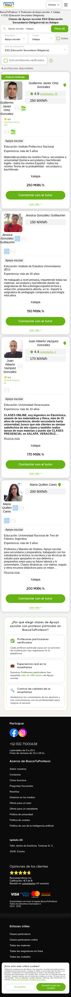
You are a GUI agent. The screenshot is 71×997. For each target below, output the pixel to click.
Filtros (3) (59, 28)
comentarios (29, 883)
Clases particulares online (24, 939)
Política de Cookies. (38, 979)
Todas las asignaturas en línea (26, 951)
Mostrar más (12, 438)
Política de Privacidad (19, 979)
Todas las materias (20, 945)
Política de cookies (20, 820)
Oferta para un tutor (20, 803)
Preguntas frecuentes (21, 786)
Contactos (15, 774)
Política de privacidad (21, 814)
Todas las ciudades (20, 956)
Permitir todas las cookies (51, 987)
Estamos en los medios (22, 797)
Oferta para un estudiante (24, 808)
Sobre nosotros (18, 769)
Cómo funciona (18, 780)
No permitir (20, 987)
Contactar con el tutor (35, 195)
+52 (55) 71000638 (23, 744)
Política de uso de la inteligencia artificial (32, 825)
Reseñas (14, 791)
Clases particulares (20, 934)
